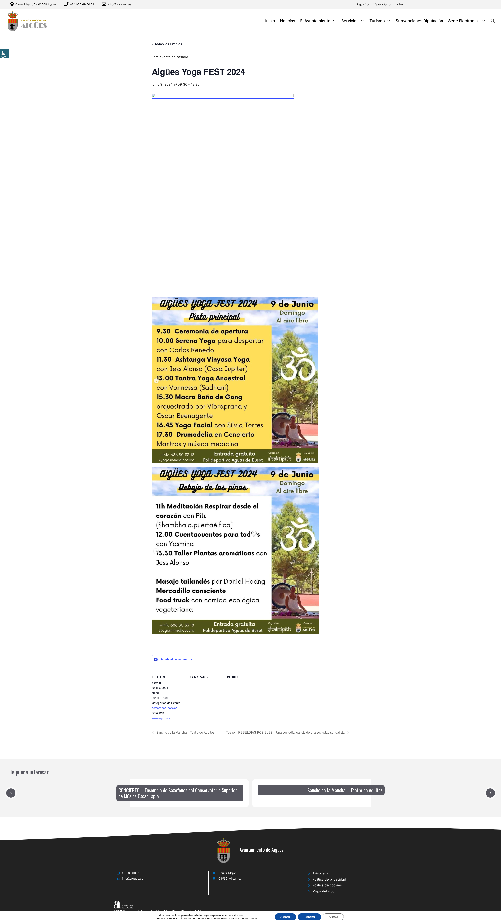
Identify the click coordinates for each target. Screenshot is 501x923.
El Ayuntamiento (315, 20)
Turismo (377, 20)
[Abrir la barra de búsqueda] (492, 20)
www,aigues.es (161, 718)
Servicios (350, 20)
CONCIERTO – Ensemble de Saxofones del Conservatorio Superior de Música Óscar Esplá (177, 793)
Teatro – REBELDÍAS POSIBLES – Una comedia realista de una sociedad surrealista (285, 732)
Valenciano (382, 4)
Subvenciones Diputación (419, 20)
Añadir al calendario (174, 659)
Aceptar (285, 917)
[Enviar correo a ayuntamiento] (104, 4)
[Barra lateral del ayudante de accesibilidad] (4, 53)
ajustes (253, 918)
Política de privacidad (329, 879)
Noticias (287, 20)
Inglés (399, 4)
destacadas (159, 708)
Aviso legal (320, 873)
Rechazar (309, 917)
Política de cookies (327, 885)
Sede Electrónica (464, 20)
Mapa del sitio (323, 891)
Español (362, 4)
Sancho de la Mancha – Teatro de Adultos (185, 732)
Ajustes (333, 917)
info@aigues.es (119, 4)
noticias (172, 708)
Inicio (270, 20)
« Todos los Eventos (167, 44)
